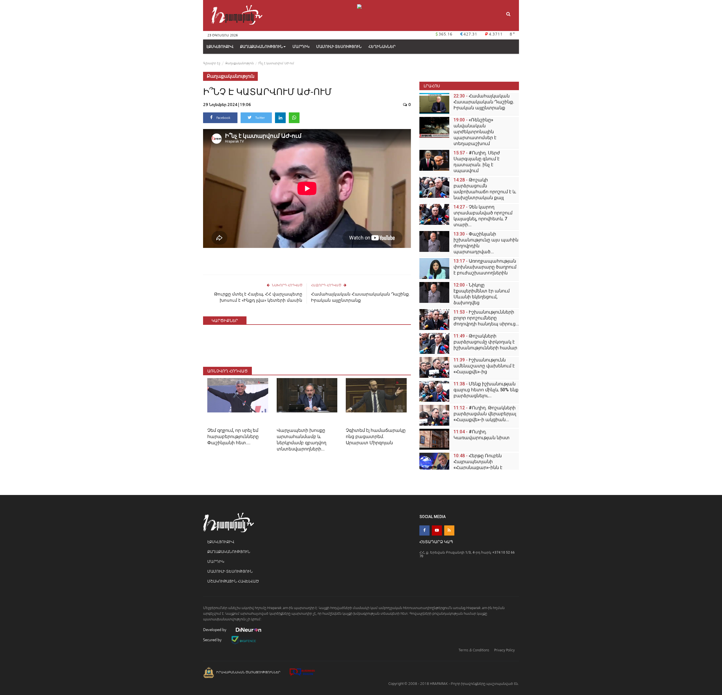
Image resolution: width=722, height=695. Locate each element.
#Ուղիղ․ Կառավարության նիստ (482, 434)
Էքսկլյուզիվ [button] (219, 46)
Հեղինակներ (381, 46)
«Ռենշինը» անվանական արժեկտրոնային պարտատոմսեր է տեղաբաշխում (475, 131)
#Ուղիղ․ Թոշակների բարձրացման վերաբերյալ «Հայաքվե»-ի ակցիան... (485, 413)
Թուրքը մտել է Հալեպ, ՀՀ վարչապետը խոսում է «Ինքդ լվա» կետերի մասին (258, 297)
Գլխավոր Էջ (211, 63)
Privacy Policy (504, 650)
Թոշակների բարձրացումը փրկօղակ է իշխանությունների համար (485, 341)
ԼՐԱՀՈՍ (432, 85)
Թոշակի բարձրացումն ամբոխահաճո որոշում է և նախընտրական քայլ (485, 188)
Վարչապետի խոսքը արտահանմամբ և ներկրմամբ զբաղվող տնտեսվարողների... (301, 440)
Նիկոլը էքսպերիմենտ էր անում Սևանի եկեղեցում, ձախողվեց (482, 293)
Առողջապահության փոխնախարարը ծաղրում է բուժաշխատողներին (485, 267)
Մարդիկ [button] (300, 46)
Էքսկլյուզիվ (220, 541)
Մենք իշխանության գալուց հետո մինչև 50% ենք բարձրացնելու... (486, 389)
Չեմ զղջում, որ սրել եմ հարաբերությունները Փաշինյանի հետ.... (233, 436)
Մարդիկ (215, 561)
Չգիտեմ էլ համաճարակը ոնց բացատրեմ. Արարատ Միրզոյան (376, 436)
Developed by (215, 629)
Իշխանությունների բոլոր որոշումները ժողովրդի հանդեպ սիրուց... (486, 318)
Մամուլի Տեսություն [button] (339, 46)
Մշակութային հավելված (233, 581)
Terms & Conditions (474, 650)
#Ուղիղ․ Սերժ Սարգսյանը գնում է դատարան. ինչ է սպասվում (477, 161)
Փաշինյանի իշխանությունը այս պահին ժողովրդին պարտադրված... (486, 242)
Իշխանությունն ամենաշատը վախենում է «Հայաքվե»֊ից (484, 365)
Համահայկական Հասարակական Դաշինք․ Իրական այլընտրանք (360, 297)
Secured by (213, 640)
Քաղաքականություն (261, 46)
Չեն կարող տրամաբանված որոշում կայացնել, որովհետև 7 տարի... (483, 215)
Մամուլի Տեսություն (230, 571)
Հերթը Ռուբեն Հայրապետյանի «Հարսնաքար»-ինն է (478, 461)
